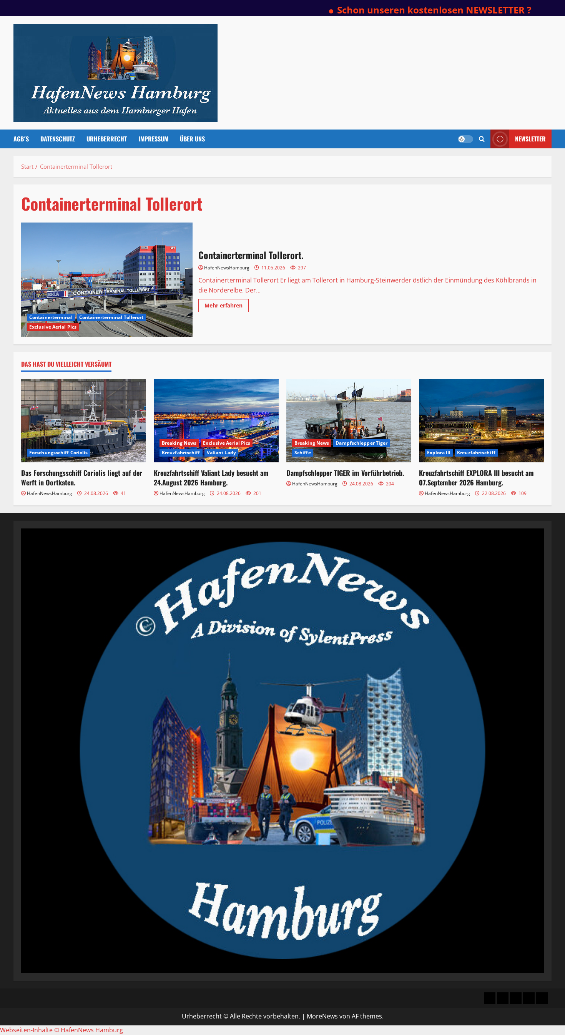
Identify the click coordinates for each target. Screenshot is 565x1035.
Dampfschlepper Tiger (361, 443)
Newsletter (530, 138)
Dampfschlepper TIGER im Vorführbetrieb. (345, 473)
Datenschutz (57, 138)
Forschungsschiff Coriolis (58, 452)
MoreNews (322, 1016)
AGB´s (21, 138)
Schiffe (302, 452)
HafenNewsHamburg (226, 267)
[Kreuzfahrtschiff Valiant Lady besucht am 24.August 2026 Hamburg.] (216, 420)
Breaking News (179, 443)
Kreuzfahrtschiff (181, 452)
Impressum (153, 138)
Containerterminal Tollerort (111, 317)
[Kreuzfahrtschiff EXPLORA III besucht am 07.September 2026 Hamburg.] (481, 420)
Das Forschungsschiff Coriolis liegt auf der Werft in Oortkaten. (81, 477)
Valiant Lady (221, 452)
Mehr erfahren (226, 306)
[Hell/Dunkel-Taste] (465, 139)
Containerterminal (51, 317)
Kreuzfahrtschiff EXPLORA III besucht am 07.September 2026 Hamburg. (476, 477)
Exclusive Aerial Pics (52, 327)
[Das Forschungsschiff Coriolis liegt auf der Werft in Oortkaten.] (83, 420)
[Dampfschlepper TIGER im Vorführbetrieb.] (348, 420)
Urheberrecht (106, 138)
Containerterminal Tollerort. (107, 280)
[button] (482, 138)
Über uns (192, 138)
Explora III (438, 452)
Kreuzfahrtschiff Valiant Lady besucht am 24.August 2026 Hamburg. (211, 477)
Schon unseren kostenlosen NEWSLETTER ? (396, 9)
